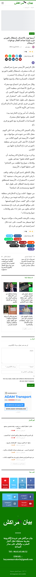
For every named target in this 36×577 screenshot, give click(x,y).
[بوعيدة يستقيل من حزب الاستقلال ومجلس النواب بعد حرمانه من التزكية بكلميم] (10, 287)
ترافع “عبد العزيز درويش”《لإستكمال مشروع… (18, 442)
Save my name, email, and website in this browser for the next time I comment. (18, 380)
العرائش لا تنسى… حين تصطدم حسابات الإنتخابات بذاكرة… (18, 450)
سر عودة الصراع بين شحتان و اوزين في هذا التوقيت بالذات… (18, 457)
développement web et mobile (18, 574)
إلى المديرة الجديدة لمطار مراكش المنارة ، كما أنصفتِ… (18, 435)
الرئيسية (32, 34)
